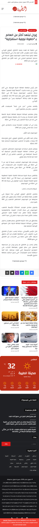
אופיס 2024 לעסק (8, 513)
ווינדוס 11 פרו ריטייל (13, 489)
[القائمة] (3, 9)
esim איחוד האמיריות (19, 506)
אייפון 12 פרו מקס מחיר (14, 499)
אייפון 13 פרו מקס (28, 496)
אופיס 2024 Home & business (22, 513)
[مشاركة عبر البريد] (12, 273)
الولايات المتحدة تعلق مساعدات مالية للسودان (11, 298)
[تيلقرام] (22, 273)
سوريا (11, 463)
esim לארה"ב (13, 503)
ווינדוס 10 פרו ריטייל (24, 489)
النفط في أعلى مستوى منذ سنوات (11, 324)
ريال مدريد (18, 463)
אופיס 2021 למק (25, 486)
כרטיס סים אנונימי (29, 493)
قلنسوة (16, 466)
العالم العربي (22, 30)
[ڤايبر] (17, 273)
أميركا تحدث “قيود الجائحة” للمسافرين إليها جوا (29, 346)
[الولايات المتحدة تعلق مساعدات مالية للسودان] (10, 291)
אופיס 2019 (16, 483)
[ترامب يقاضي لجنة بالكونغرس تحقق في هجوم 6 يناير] (10, 337)
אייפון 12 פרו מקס (25, 499)
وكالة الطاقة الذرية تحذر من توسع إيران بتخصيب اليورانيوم (28, 325)
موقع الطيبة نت (31, 44)
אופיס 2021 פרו (8, 483)
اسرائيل (34, 456)
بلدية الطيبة (13, 459)
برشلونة (21, 459)
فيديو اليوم (25, 466)
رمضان (26, 463)
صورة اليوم (33, 466)
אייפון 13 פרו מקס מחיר (16, 496)
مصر (10, 466)
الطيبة (6, 456)
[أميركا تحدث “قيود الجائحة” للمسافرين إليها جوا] (28, 337)
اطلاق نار (27, 456)
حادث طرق (33, 463)
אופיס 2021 (34, 486)
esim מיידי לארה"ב (23, 503)
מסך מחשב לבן (9, 506)
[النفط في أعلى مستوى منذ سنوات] (10, 316)
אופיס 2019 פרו (24, 483)
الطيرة (34, 459)
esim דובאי (29, 506)
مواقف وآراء (33, 470)
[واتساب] (27, 273)
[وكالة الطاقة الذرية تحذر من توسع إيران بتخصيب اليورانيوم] (28, 316)
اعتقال (20, 456)
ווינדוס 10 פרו (6, 486)
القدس (28, 459)
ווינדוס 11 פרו (34, 489)
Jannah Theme (7, 520)
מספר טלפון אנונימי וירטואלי (17, 493)
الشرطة (13, 456)
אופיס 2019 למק (15, 486)
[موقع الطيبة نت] (19, 9)
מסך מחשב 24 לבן (24, 509)
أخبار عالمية (32, 30)
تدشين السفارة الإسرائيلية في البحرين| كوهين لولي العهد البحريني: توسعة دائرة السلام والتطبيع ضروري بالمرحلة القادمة (29, 301)
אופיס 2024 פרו (14, 509)
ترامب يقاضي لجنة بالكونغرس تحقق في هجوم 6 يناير (12, 346)
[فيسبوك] (32, 273)
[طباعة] (7, 273)
